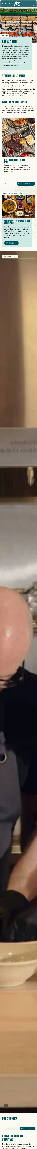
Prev (3, 183)
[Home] (11, 4)
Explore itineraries (24, 184)
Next (10, 183)
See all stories (26, 1128)
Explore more (10, 243)
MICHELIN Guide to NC (9, 257)
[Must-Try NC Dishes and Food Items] (18, 147)
